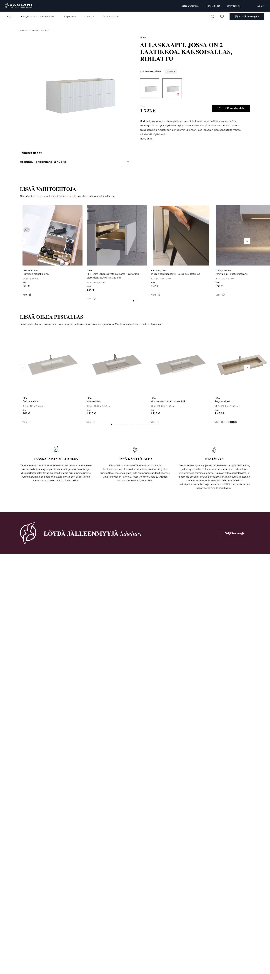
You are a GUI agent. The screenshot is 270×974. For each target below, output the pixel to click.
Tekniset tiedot (212, 6)
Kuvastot (89, 16)
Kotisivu (23, 30)
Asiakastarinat (110, 16)
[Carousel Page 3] (117, 424)
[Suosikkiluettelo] (222, 16)
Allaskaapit (34, 30)
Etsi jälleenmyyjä (234, 533)
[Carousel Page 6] (127, 424)
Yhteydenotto (234, 6)
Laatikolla (45, 30)
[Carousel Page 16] (158, 424)
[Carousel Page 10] (139, 424)
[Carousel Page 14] (152, 424)
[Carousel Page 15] (155, 424)
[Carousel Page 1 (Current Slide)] (133, 300)
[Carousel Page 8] (133, 424)
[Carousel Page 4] (121, 424)
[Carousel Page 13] (149, 424)
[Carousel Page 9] (136, 424)
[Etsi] (213, 16)
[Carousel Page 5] (124, 424)
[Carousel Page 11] (142, 424)
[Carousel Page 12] (146, 424)
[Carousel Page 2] (136, 300)
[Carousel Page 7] (130, 424)
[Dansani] (18, 5)
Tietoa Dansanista (189, 6)
